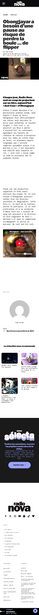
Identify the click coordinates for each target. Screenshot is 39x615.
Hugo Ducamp (19, 322)
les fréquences (9, 546)
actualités (8, 541)
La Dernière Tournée (27, 601)
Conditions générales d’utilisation (27, 580)
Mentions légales (26, 573)
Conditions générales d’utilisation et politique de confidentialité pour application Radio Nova (28, 591)
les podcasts (9, 535)
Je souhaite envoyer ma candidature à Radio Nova (28, 584)
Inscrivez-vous (18, 465)
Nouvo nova (6, 292)
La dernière (7, 571)
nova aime (8, 549)
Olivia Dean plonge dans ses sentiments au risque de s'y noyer (29, 369)
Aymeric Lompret (8, 585)
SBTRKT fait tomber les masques (9, 366)
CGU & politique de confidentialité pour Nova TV (27, 598)
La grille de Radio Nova (12, 544)
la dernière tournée (11, 555)
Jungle (5, 575)
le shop (7, 552)
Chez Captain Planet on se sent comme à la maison (29, 387)
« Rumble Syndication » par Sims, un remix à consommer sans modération (9, 399)
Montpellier (7, 600)
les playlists (9, 538)
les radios (8, 529)
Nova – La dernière (27, 576)
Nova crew (24, 571)
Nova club (6, 597)
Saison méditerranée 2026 (10, 592)
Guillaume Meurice (9, 578)
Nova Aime (6, 568)
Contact (23, 568)
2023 (5, 329)
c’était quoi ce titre (11, 532)
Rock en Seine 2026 (9, 588)
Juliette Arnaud (8, 581)
